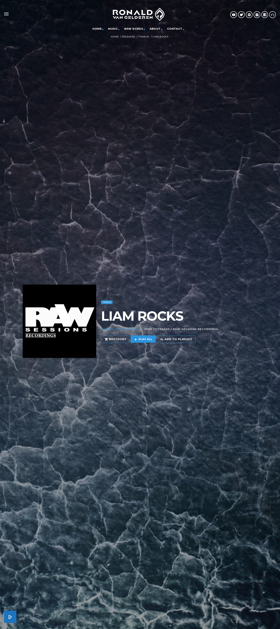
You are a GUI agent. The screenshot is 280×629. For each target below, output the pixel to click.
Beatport (115, 339)
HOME (97, 28)
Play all (143, 339)
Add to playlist (176, 339)
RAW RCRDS (133, 28)
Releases (128, 37)
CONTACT (174, 28)
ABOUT (155, 28)
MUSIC (113, 28)
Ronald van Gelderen (120, 329)
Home (115, 37)
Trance (143, 37)
